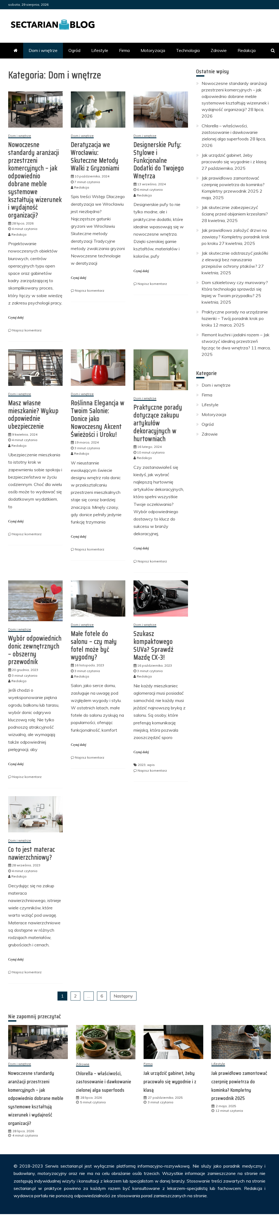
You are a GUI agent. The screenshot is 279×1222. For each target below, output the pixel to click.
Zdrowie (219, 50)
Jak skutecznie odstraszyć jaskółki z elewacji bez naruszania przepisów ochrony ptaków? (235, 259)
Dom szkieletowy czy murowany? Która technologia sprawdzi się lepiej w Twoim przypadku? (235, 289)
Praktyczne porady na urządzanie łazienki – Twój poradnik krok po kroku (235, 318)
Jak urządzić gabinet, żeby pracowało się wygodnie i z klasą (170, 1081)
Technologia (188, 50)
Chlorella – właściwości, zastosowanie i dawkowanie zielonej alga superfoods (230, 132)
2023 (141, 765)
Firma (124, 50)
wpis (151, 765)
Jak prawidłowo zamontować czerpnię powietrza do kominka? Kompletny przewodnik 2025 (233, 184)
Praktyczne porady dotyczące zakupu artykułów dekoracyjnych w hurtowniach (158, 423)
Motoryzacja (153, 50)
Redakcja (247, 50)
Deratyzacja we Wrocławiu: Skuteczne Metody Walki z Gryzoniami (95, 156)
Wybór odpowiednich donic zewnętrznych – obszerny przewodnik (35, 650)
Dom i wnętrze (43, 50)
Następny (123, 996)
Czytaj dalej (15, 317)
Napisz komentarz (27, 330)
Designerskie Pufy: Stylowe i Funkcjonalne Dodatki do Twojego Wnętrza (159, 160)
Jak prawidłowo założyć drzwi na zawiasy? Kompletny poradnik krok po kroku (235, 236)
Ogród (74, 50)
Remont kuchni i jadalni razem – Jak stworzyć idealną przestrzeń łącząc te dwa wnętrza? (235, 341)
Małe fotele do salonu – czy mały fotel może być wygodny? (94, 645)
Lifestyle (99, 50)
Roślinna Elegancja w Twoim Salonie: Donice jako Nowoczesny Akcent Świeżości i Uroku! (98, 418)
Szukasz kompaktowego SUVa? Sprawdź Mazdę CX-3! (154, 645)
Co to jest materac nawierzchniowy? (31, 853)
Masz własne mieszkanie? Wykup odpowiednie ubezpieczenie (33, 415)
